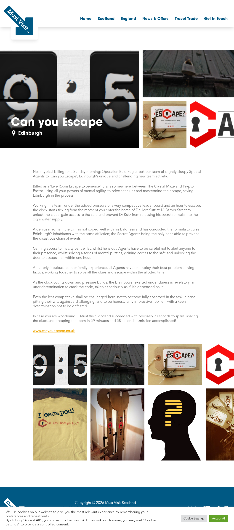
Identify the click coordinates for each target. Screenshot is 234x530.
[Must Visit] (18, 20)
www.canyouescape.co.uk (54, 331)
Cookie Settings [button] (193, 518)
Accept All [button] (219, 518)
